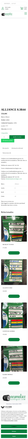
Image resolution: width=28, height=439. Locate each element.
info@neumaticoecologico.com (14, 179)
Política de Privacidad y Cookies (10, 420)
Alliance (17, 184)
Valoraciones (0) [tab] (7, 153)
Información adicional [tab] (17, 148)
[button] (7, 140)
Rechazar (14, 431)
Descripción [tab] (6, 148)
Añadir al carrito (17, 137)
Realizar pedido (8, 140)
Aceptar (14, 436)
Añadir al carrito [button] (14, 253)
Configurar (13, 426)
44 (15, 196)
